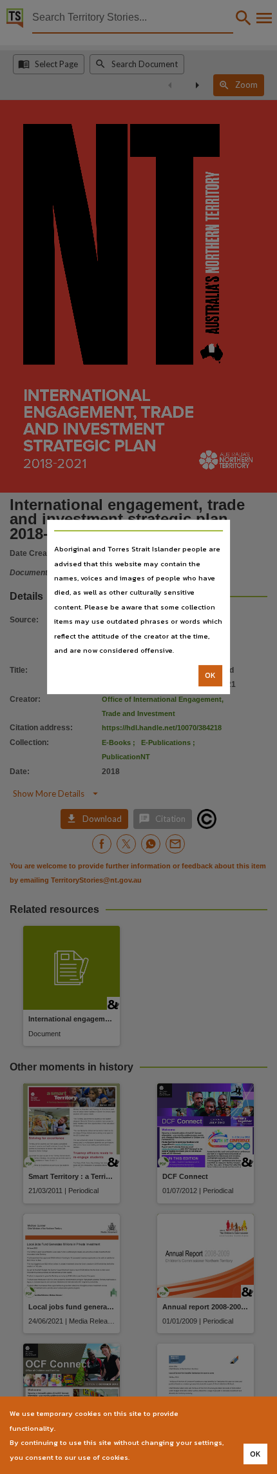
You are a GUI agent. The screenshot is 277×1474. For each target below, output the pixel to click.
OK (210, 676)
